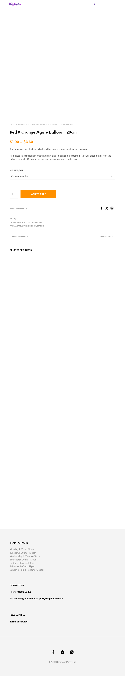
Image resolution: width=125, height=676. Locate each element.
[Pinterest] (112, 208)
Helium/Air (16, 171)
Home (12, 124)
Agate (18, 226)
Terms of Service (19, 621)
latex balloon (29, 226)
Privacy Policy (17, 615)
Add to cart (38, 194)
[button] (92, 4)
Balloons (22, 124)
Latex (54, 124)
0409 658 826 (24, 591)
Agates (25, 222)
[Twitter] (107, 208)
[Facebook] (102, 208)
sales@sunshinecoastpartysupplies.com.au (39, 598)
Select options (19, 503)
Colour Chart (67, 124)
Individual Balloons (39, 124)
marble (40, 226)
